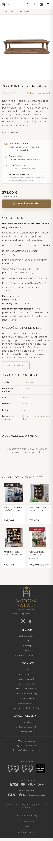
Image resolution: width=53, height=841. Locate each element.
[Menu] (48, 4)
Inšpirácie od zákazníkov (26, 655)
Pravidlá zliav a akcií (26, 703)
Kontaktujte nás (26, 674)
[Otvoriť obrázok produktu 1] (26, 47)
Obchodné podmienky (26, 693)
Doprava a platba (26, 683)
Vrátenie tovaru (26, 698)
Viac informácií (10, 132)
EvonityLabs (26, 807)
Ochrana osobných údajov (26, 708)
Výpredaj (26, 645)
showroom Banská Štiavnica (29, 159)
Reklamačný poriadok (26, 688)
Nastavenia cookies (26, 832)
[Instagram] (23, 621)
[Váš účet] (35, 4)
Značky (26, 650)
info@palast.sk (28, 741)
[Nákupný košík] (41, 4)
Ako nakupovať (26, 679)
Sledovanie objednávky (26, 726)
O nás (26, 669)
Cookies (26, 826)
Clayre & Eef (27, 382)
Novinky (26, 640)
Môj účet (26, 722)
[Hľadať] (28, 4)
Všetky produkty (26, 636)
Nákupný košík (27, 731)
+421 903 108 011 (28, 745)
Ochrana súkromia (26, 821)
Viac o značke (16, 365)
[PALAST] (7, 4)
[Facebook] (30, 621)
